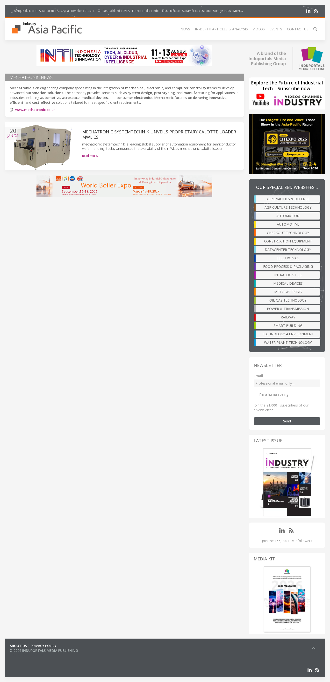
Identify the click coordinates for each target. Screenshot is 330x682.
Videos (259, 29)
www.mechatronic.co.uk (35, 109)
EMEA (126, 11)
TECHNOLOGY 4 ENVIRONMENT (288, 334)
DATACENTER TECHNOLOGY (288, 249)
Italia (147, 11)
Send (287, 421)
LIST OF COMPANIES (26, 655)
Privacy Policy (44, 645)
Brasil (88, 11)
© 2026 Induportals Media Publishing (44, 650)
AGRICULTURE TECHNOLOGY (288, 207)
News (185, 29)
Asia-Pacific (46, 11)
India (156, 11)
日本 (165, 11)
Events (276, 29)
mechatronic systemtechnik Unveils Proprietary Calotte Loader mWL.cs (159, 134)
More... (238, 11)
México (175, 11)
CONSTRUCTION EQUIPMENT (288, 241)
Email (258, 375)
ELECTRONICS (288, 258)
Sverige (218, 11)
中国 (97, 11)
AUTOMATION (288, 216)
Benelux (76, 11)
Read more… (90, 156)
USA (228, 11)
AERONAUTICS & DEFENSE (287, 199)
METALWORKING (288, 291)
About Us (18, 645)
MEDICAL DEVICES (288, 283)
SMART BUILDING (287, 325)
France (136, 11)
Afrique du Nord (25, 11)
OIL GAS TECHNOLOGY (287, 300)
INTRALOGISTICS (287, 275)
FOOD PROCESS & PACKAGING (288, 266)
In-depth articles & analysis (221, 29)
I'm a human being (273, 394)
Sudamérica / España (196, 11)
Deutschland (111, 11)
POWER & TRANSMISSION (288, 308)
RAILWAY (288, 317)
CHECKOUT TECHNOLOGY (288, 232)
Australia (63, 11)
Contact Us (297, 29)
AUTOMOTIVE (288, 224)
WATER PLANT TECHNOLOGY (288, 342)
